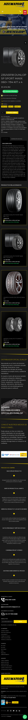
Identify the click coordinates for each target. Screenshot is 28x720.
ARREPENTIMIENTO (5, 654)
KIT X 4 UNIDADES (14, 118)
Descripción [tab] (5, 139)
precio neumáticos (23, 127)
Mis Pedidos (3, 649)
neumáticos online (20, 126)
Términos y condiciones (6, 639)
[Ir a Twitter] (14, 711)
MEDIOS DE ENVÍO (5, 664)
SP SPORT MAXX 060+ (9, 119)
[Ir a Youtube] (16, 711)
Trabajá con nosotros (5, 636)
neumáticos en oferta (11, 126)
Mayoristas (3, 652)
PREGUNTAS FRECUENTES (6, 666)
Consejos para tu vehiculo (6, 669)
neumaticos (13, 124)
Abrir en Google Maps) (10, 697)
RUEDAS (11, 129)
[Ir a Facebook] (8, 711)
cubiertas (8, 121)
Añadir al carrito (12, 112)
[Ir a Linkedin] (19, 711)
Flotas (2, 651)
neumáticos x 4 (4, 127)
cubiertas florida (13, 121)
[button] (25, 42)
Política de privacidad (5, 637)
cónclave (9, 716)
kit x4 (21, 122)
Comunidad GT (4, 634)
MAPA (25, 12)
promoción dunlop (5, 129)
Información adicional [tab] (16, 139)
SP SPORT (15, 129)
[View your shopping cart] (20, 12)
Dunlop (5, 122)
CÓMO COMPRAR (5, 660)
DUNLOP (8, 118)
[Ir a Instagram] (11, 711)
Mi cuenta (3, 645)
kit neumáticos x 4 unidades (14, 122)
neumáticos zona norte (13, 127)
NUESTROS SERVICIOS (6, 632)
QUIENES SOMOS (5, 630)
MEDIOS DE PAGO (5, 662)
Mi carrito (3, 647)
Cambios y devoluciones (6, 667)
